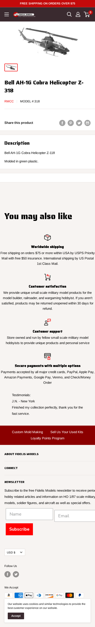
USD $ (11, 552)
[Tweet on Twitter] (79, 123)
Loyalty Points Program (48, 438)
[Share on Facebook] (62, 123)
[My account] (78, 14)
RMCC (9, 101)
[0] (87, 14)
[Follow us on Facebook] (7, 574)
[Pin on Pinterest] (71, 123)
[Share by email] (87, 123)
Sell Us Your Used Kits (66, 432)
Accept (16, 615)
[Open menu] (6, 14)
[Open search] (69, 14)
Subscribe (19, 529)
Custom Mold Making (27, 432)
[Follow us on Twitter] (16, 574)
